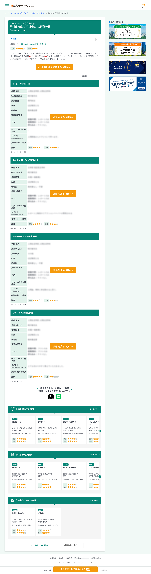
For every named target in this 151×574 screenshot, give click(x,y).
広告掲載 (53, 558)
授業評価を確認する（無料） (56, 67)
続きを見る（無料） (63, 117)
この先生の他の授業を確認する (35, 44)
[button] (99, 430)
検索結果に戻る (70, 545)
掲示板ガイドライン (82, 558)
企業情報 (104, 570)
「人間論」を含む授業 (37, 13)
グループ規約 (48, 570)
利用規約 (69, 558)
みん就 (61, 558)
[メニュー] (7, 5)
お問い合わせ (96, 558)
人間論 (14, 39)
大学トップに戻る (40, 545)
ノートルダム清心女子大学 (19, 13)
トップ (7, 13)
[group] (23, 430)
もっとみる (94, 409)
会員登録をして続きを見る (75, 569)
